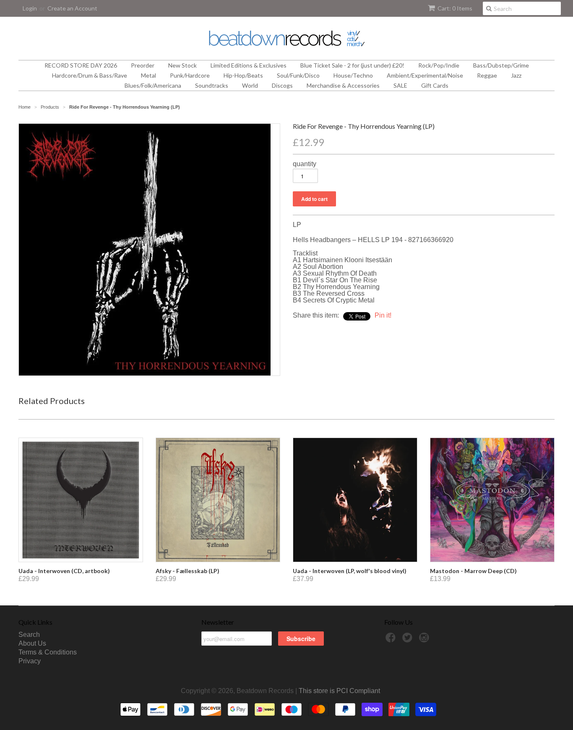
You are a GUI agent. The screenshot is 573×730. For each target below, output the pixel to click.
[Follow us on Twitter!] (408, 640)
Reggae (487, 75)
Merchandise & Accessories (343, 85)
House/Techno (353, 75)
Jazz (516, 75)
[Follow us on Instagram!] (425, 640)
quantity (304, 164)
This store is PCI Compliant (339, 690)
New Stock (182, 65)
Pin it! (383, 315)
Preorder (142, 65)
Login (30, 8)
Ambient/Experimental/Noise (425, 75)
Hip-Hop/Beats (243, 75)
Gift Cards (434, 85)
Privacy (29, 661)
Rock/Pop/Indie (438, 65)
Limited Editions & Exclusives (248, 65)
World (250, 85)
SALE (400, 85)
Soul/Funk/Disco (298, 75)
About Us (32, 643)
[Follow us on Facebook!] (391, 640)
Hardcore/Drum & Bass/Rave (89, 75)
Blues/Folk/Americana (153, 85)
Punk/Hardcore (190, 75)
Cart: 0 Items (455, 8)
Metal (148, 75)
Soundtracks (211, 85)
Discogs (282, 85)
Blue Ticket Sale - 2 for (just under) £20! (352, 65)
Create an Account (72, 8)
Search (29, 634)
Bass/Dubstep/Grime (501, 65)
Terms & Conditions (47, 652)
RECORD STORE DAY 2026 (80, 65)
